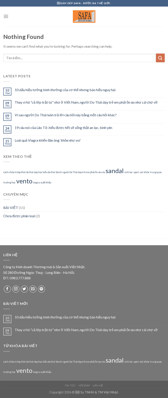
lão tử (59, 172)
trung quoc (156, 172)
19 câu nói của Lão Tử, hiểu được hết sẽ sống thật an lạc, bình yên (63, 127)
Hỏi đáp (84, 385)
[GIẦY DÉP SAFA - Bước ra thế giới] (84, 16)
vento (24, 181)
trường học (9, 182)
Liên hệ (98, 385)
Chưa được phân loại (19, 216)
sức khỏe (144, 172)
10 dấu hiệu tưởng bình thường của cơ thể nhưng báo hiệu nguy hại (65, 90)
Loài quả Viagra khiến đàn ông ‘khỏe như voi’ (48, 140)
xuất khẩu (45, 182)
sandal (115, 170)
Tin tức (70, 385)
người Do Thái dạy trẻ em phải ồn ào (81, 172)
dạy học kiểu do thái (44, 172)
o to (103, 172)
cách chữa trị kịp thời (14, 172)
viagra (36, 182)
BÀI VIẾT (10, 207)
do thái (29, 172)
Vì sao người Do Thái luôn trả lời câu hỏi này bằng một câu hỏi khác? (66, 115)
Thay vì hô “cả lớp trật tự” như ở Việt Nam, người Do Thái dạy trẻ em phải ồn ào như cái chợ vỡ (86, 102)
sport (136, 172)
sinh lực (128, 172)
